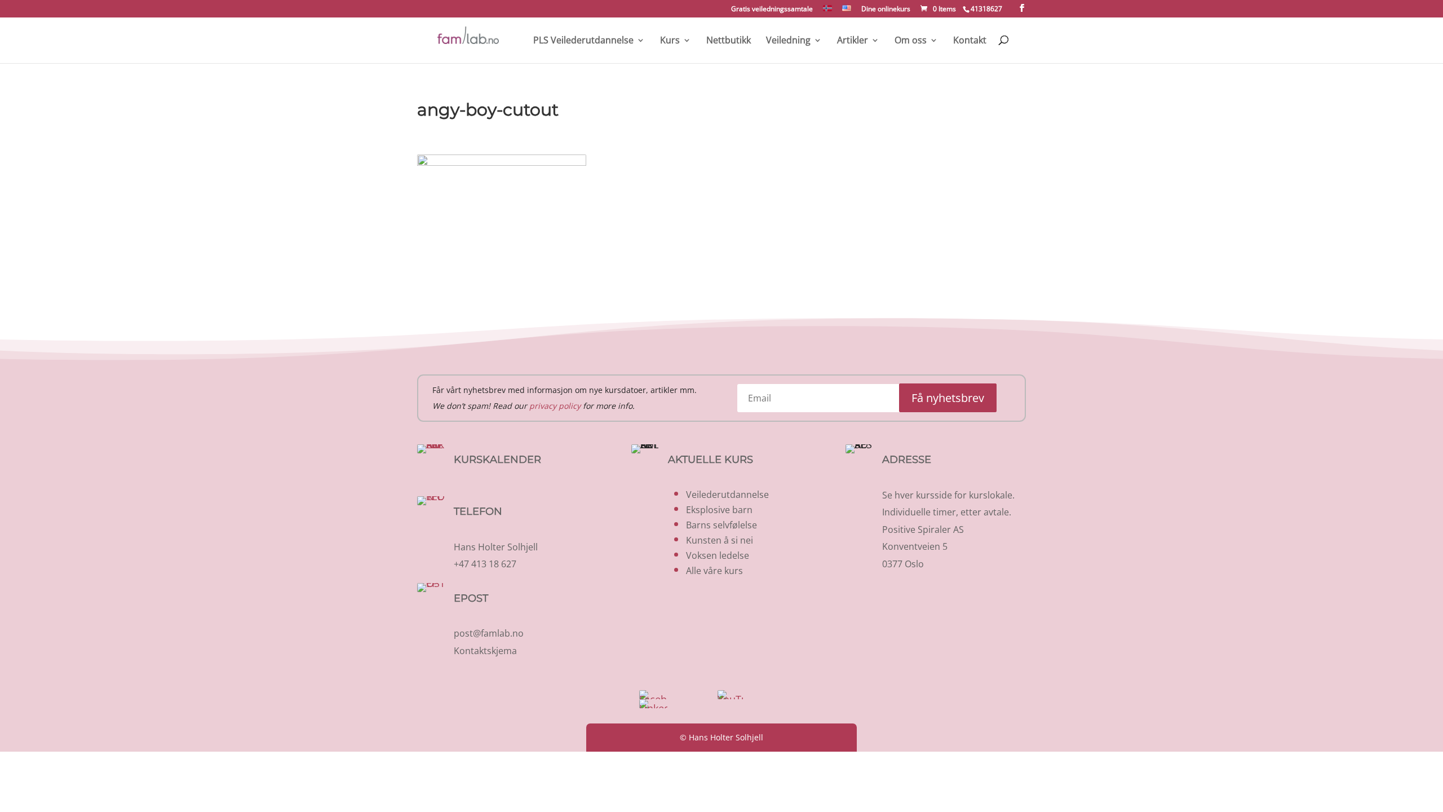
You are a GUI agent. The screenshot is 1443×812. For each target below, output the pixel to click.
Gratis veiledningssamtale (772, 10)
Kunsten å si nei (719, 540)
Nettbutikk (728, 41)
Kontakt (969, 41)
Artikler (852, 41)
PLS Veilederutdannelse (583, 41)
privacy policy (555, 405)
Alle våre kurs (714, 570)
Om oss (911, 41)
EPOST (471, 598)
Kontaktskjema (485, 651)
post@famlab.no (489, 633)
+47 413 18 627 (485, 564)
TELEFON (478, 511)
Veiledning (788, 41)
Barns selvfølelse (721, 525)
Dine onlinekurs (885, 10)
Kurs (670, 41)
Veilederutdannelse (727, 494)
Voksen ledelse (717, 555)
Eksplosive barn (719, 510)
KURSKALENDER (497, 459)
